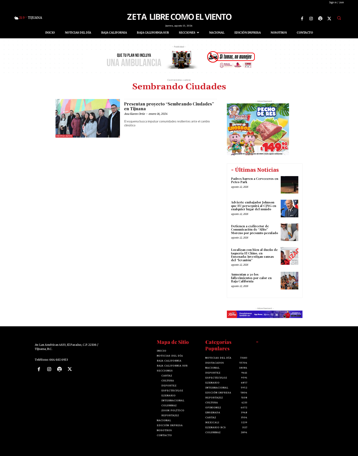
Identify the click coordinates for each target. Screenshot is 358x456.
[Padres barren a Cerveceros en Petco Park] (289, 185)
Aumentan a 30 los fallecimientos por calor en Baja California (251, 277)
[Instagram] (311, 18)
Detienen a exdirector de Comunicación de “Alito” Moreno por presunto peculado (254, 229)
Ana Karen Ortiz (134, 114)
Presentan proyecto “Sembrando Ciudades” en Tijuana (169, 106)
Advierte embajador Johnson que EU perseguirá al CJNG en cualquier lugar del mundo (253, 205)
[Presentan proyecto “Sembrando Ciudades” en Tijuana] (88, 118)
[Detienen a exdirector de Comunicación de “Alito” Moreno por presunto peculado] (289, 232)
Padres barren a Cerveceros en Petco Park (254, 180)
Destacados (64, 136)
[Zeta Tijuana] (178, 16)
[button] (339, 18)
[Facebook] (302, 18)
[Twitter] (329, 18)
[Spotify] (320, 18)
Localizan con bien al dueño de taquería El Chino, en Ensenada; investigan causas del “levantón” (254, 255)
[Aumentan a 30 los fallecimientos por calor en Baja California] (289, 280)
